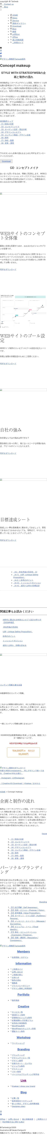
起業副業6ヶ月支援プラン (22, 1020)
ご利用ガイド (17, 42)
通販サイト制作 (18, 1031)
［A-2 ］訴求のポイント (23, 580)
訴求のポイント (9, 636)
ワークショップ (18, 1043)
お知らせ (15, 977)
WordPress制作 (18, 1026)
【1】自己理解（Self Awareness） (24, 907)
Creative (23, 1006)
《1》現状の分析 (7, 124)
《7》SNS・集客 (7, 140)
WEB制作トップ (6, 121)
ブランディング (18, 1055)
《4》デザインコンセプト (10, 132)
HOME (15, 15)
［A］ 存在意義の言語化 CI (25, 572)
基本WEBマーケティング (22, 1101)
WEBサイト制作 (18, 1015)
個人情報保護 (17, 40)
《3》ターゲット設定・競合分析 (13, 129)
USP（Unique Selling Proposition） (18, 631)
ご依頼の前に (17, 975)
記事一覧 (15, 1098)
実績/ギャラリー (19, 23)
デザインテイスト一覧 (21, 1058)
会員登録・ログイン (20, 957)
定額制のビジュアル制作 (22, 1017)
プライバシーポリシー (21, 986)
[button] (23, 752)
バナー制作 (16, 1071)
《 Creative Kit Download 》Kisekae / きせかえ (20, 783)
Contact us (8, 4)
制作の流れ (16, 980)
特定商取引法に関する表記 (13, 1122)
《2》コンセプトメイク (9, 126)
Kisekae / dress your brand (23, 1086)
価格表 (14, 983)
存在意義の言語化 (10, 627)
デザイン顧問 (17, 1060)
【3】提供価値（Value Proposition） (25, 913)
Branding (23, 1049)
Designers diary (18, 1106)
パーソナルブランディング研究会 (25, 1074)
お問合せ (16, 34)
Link (23, 1080)
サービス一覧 (17, 1012)
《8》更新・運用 (7, 143)
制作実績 (15, 1000)
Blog (5, 7)
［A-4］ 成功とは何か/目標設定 (26, 585)
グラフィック (17, 1069)
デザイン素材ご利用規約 (22, 988)
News (14, 18)
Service (15, 20)
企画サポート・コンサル (22, 1063)
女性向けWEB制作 (19, 1023)
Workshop (23, 1037)
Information (23, 963)
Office (15, 37)
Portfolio (23, 994)
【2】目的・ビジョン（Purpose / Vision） (27, 910)
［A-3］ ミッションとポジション (27, 583)
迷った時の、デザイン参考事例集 (25, 1103)
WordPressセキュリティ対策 (24, 1028)
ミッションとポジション (13, 641)
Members (23, 951)
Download (16, 26)
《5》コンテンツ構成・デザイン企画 (15, 135)
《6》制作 (4, 137)
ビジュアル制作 (18, 1066)
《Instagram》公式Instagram (12, 778)
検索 (14, 31)
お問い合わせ (17, 972)
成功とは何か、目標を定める (14, 645)
